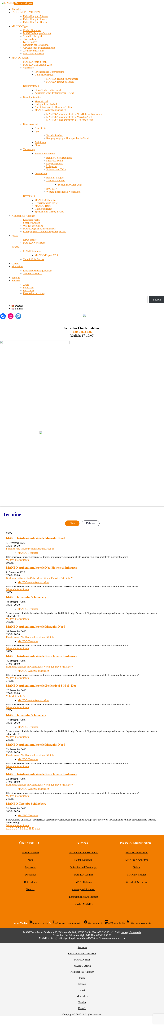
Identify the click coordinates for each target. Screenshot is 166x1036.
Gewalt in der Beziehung (35, 44)
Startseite (16, 9)
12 (33, 828)
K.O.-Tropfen (30, 42)
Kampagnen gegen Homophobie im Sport (67, 138)
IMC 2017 (51, 188)
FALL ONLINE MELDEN (26, 12)
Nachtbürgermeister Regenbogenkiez (53, 107)
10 (27, 828)
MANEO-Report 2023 (46, 255)
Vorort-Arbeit (41, 101)
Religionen (40, 142)
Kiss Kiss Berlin (54, 160)
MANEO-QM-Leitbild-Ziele (37, 64)
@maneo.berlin (95, 923)
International (41, 173)
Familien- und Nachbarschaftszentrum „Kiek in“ (30, 548)
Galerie (15, 263)
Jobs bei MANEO (32, 273)
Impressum (28, 287)
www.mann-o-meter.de (113, 938)
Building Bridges (55, 177)
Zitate (26, 284)
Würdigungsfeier (43, 208)
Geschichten (41, 128)
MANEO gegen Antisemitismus (39, 228)
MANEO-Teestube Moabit (60, 81)
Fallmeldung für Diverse (35, 22)
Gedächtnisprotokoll (33, 53)
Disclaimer (28, 290)
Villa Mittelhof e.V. (16, 696)
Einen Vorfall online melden (49, 90)
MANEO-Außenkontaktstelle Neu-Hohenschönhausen (74, 114)
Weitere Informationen (17, 559)
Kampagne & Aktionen (23, 215)
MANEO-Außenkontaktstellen (50, 110)
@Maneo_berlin (116, 923)
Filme (37, 145)
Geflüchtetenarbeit (44, 74)
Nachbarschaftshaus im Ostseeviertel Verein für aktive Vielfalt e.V (39, 578)
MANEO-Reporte (32, 251)
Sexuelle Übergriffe (33, 36)
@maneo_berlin (40, 923)
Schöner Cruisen (31, 222)
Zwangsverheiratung (33, 50)
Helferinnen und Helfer (46, 203)
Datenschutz (30, 882)
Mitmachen (17, 266)
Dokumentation (31, 86)
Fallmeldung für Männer (35, 16)
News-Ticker (29, 239)
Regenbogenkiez (54, 163)
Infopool (16, 246)
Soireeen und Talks (56, 169)
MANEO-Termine (83, 874)
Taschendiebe (30, 39)
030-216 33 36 (82, 332)
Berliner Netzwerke (45, 153)
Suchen (157, 299)
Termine (16, 277)
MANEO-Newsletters (34, 242)
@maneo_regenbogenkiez (68, 923)
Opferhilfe (28, 67)
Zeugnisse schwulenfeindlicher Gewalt (54, 93)
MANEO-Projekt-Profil (35, 61)
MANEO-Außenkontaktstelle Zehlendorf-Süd (69, 119)
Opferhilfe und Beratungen (83, 867)
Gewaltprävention (32, 97)
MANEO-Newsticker (137, 852)
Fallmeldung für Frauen (35, 19)
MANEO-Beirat (43, 205)
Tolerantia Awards (55, 180)
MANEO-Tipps (20, 26)
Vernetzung (29, 149)
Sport (37, 131)
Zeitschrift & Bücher (33, 259)
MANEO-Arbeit (20, 57)
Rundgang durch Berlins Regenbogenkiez (44, 231)
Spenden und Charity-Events (49, 211)
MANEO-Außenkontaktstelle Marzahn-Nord (69, 117)
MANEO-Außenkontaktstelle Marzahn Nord (35, 538)
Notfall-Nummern (32, 30)
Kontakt (16, 280)
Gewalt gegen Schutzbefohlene (39, 47)
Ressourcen (29, 196)
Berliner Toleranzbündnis (59, 157)
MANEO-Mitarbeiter (45, 200)
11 (30, 828)
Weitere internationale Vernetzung (63, 191)
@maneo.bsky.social (141, 923)
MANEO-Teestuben (28, 552)
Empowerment (30, 124)
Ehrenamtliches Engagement (37, 270)
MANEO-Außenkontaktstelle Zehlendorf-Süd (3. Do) (41, 685)
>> (38, 828)
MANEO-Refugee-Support (37, 33)
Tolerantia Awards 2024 (70, 184)
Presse (15, 235)
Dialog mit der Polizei (46, 104)
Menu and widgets (23, 3)
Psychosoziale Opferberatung (49, 71)
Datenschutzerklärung (34, 293)
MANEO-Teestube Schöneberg (62, 78)
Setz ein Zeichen (54, 135)
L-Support (51, 166)
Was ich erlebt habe (33, 225)
